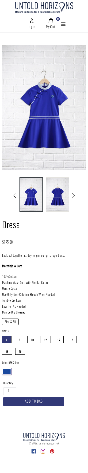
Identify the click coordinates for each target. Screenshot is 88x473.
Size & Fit (10, 322)
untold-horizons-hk (49, 443)
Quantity (8, 383)
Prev (14, 195)
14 (58, 339)
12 (45, 339)
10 (32, 339)
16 (71, 339)
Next (73, 195)
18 (7, 351)
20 (20, 351)
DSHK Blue (6, 371)
